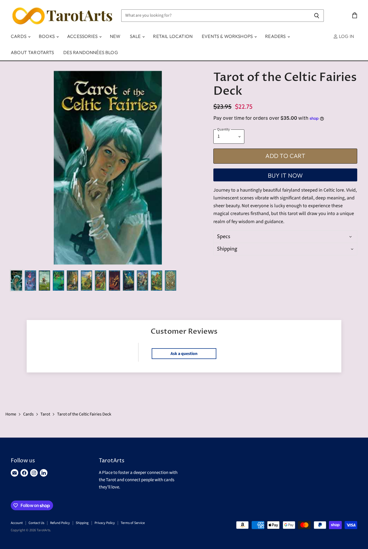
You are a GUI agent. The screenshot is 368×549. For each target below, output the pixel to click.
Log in (346, 36)
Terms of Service (133, 522)
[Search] (317, 15)
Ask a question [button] (184, 354)
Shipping (82, 522)
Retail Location (173, 36)
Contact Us (36, 522)
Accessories (83, 36)
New (115, 36)
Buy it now (285, 175)
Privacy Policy (105, 522)
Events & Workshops (228, 36)
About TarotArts (32, 52)
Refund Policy (60, 522)
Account (17, 522)
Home (10, 414)
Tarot (45, 414)
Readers (276, 36)
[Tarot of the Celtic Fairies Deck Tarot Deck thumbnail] (16, 280)
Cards (19, 36)
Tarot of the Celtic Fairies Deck (84, 414)
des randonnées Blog (90, 52)
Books (47, 36)
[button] (284, 237)
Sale (136, 36)
